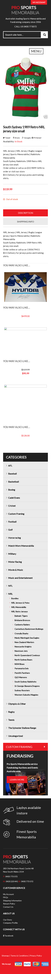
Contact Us (8, 907)
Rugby (11, 711)
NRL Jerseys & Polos (20, 603)
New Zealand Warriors (24, 642)
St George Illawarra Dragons (27, 686)
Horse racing (14, 537)
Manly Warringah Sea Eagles (27, 638)
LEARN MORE (17, 779)
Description (25, 212)
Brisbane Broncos (22, 620)
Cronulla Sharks (21, 633)
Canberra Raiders (22, 624)
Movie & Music (15, 569)
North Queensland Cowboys (27, 655)
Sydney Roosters (22, 690)
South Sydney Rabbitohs (25, 681)
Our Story (7, 919)
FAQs (5, 897)
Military (12, 553)
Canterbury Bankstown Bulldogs (29, 629)
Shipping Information (12, 900)
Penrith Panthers (22, 673)
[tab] (25, 212)
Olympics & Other (17, 703)
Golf (10, 529)
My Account (8, 894)
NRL (10, 593)
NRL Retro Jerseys (19, 611)
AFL (10, 465)
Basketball (13, 481)
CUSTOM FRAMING (19, 746)
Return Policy (9, 903)
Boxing (11, 489)
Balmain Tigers (21, 616)
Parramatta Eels (22, 668)
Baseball (12, 473)
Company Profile (10, 923)
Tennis (11, 719)
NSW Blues (20, 664)
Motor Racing (15, 561)
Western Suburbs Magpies (26, 695)
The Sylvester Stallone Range (22, 727)
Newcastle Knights (23, 646)
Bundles (15, 598)
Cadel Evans (14, 497)
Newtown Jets (21, 651)
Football (12, 521)
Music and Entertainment (20, 577)
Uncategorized (15, 736)
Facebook (9, 935)
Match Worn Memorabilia (21, 545)
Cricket (12, 505)
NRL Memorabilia (18, 607)
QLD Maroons (21, 677)
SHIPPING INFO (25, 221)
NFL (10, 585)
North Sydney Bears (23, 659)
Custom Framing (16, 513)
